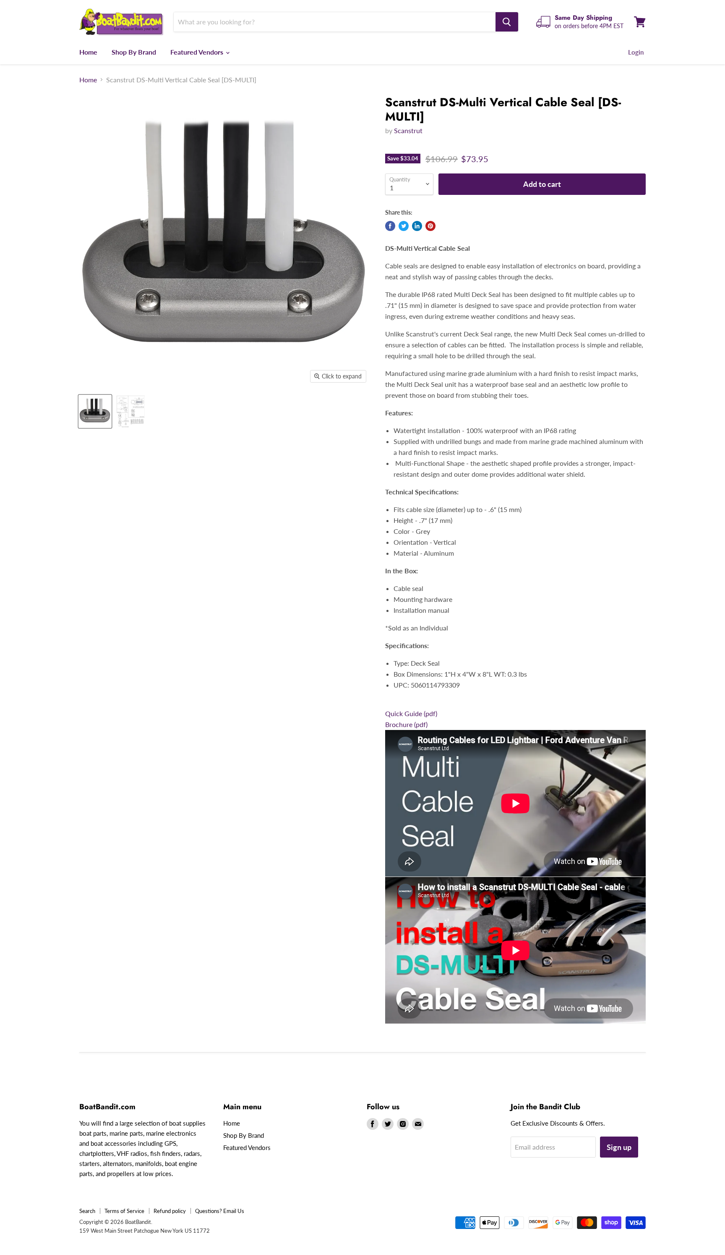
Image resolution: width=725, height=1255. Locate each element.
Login (636, 52)
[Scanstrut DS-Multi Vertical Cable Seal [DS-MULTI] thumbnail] (95, 411)
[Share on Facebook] (390, 226)
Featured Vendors (197, 52)
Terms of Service (124, 1211)
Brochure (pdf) (406, 724)
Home (88, 52)
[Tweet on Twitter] (404, 226)
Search (87, 1211)
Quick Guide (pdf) (411, 713)
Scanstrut (408, 130)
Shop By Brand (134, 52)
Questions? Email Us (219, 1211)
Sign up (619, 1147)
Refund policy (170, 1211)
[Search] (507, 22)
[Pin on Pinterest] (430, 226)
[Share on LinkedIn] (417, 226)
